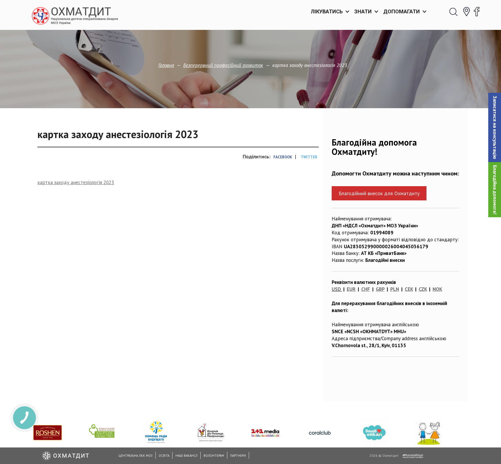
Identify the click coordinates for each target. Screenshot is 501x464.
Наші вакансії (186, 456)
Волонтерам (214, 456)
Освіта (164, 456)
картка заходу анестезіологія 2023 (75, 182)
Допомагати (401, 11)
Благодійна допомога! (495, 189)
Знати (363, 11)
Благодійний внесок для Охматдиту (379, 193)
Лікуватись (327, 11)
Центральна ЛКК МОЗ (136, 456)
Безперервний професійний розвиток (223, 65)
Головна (166, 65)
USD (336, 289)
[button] (494, 127)
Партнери (238, 456)
